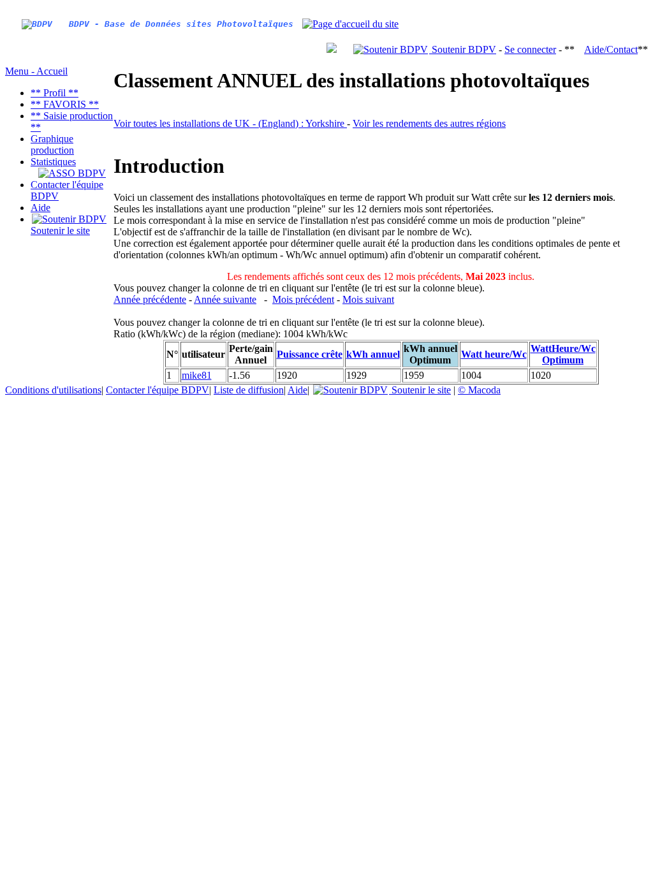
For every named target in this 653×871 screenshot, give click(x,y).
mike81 (197, 375)
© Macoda (479, 389)
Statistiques (53, 161)
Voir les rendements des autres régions (429, 123)
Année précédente (150, 299)
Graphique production (52, 144)
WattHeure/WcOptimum (563, 354)
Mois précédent (303, 299)
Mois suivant (368, 299)
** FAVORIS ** (65, 104)
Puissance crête (309, 354)
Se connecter (530, 49)
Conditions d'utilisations (53, 389)
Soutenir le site (60, 230)
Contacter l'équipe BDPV (157, 389)
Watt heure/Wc (494, 354)
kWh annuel (373, 354)
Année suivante (225, 299)
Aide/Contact (611, 49)
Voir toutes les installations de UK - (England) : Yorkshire (230, 123)
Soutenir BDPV (462, 49)
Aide (40, 207)
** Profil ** (54, 92)
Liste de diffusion (249, 389)
